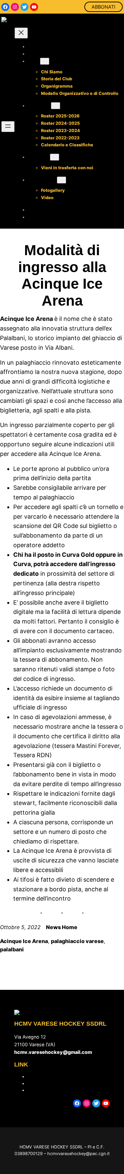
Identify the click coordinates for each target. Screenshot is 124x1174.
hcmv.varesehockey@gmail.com (53, 1052)
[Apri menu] (8, 126)
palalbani (12, 949)
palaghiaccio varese (77, 941)
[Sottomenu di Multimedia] (61, 180)
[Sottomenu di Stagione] (55, 105)
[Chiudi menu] (21, 33)
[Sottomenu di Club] (44, 61)
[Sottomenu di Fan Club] (54, 157)
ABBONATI (103, 7)
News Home (61, 927)
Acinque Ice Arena (24, 941)
